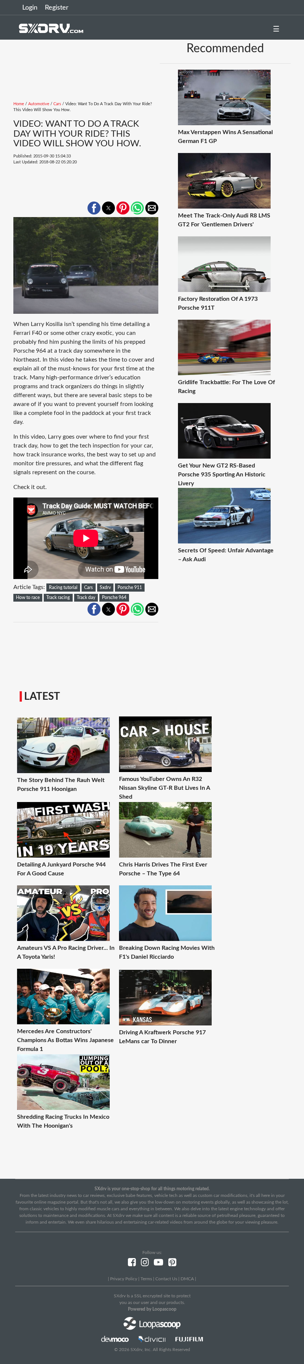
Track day (86, 597)
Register (57, 7)
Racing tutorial (63, 587)
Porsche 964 (114, 597)
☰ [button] (276, 29)
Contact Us (166, 1279)
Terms (146, 1279)
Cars (57, 104)
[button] (93, 208)
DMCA (187, 1279)
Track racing (58, 597)
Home (18, 104)
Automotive (38, 104)
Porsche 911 (130, 587)
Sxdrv (105, 587)
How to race (28, 597)
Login (29, 7)
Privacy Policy (123, 1279)
